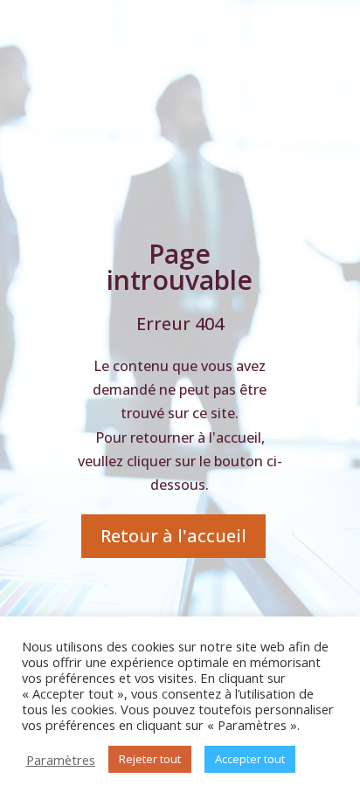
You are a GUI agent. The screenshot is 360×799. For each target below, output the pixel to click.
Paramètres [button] (60, 760)
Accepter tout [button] (250, 759)
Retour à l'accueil (173, 536)
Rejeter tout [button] (150, 759)
